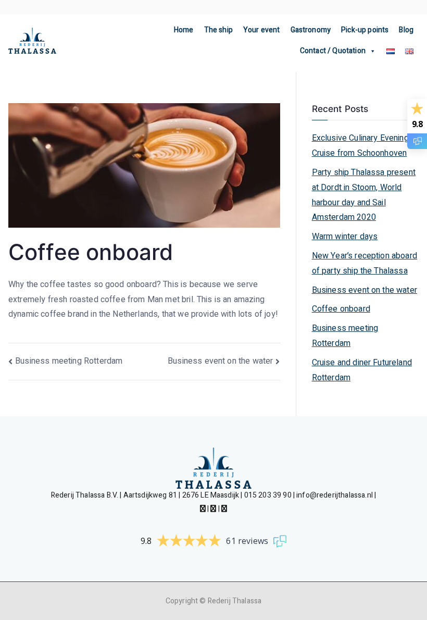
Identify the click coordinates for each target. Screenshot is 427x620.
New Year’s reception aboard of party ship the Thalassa (364, 263)
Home (184, 29)
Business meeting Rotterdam (68, 361)
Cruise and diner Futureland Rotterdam (362, 370)
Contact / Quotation (333, 50)
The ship (218, 29)
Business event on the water (220, 361)
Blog (406, 29)
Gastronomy (311, 29)
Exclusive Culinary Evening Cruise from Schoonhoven (360, 145)
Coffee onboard (341, 309)
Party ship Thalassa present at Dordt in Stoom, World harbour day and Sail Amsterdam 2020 (364, 195)
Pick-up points (364, 29)
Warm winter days (345, 236)
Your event (261, 29)
